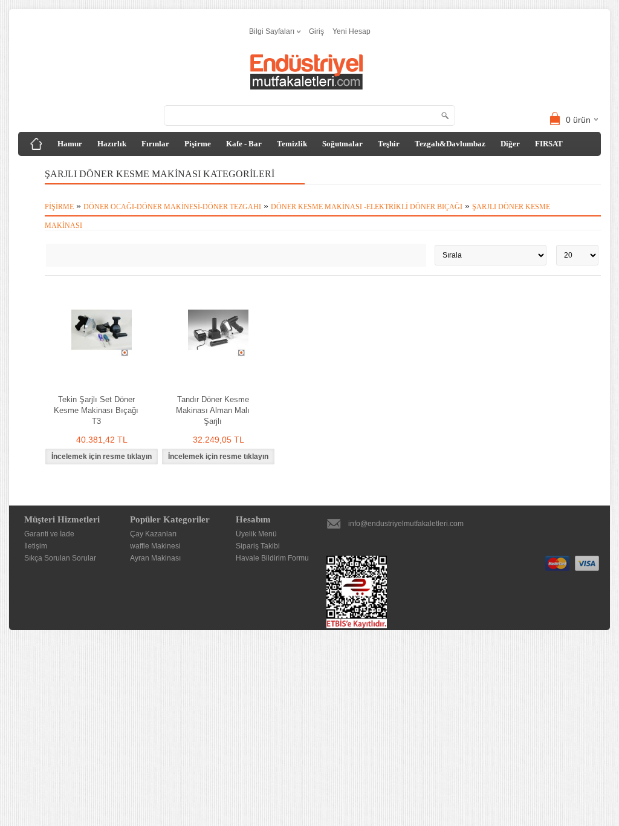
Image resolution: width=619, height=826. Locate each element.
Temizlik (292, 143)
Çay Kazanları (153, 534)
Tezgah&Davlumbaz (450, 143)
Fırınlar (155, 143)
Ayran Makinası (155, 558)
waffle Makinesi (155, 546)
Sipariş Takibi (258, 546)
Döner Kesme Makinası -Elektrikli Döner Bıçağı (366, 207)
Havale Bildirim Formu (272, 558)
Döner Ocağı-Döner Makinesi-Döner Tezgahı (172, 207)
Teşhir (389, 143)
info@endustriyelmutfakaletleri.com (406, 523)
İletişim (35, 546)
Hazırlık (111, 143)
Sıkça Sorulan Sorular (60, 558)
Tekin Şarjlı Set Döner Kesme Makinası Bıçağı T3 (96, 410)
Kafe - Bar (244, 143)
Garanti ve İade (49, 534)
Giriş (316, 31)
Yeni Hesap (351, 31)
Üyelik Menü (256, 534)
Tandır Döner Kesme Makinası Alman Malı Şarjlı (213, 410)
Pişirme (197, 143)
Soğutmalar (342, 143)
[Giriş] (36, 144)
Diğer (510, 143)
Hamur (69, 143)
